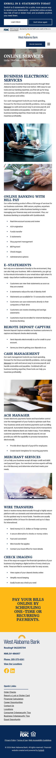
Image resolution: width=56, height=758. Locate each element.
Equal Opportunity (12, 719)
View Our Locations (13, 663)
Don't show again (40, 22)
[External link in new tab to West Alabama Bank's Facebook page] (6, 671)
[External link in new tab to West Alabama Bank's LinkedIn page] (12, 671)
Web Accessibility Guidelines (40, 740)
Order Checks (10, 692)
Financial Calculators (13, 698)
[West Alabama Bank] (28, 36)
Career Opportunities (13, 702)
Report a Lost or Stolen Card (17, 695)
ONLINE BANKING (35, 44)
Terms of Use (22, 740)
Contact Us (9, 705)
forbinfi (41, 750)
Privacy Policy (10, 740)
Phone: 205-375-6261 (14, 659)
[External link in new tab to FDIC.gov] (24, 734)
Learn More (15, 22)
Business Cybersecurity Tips (17, 716)
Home (6, 60)
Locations (8, 709)
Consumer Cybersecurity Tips (17, 712)
